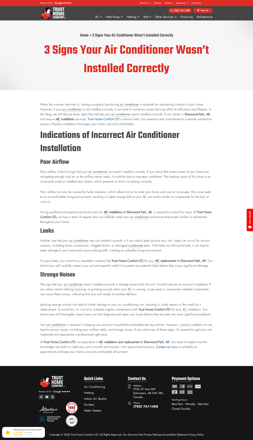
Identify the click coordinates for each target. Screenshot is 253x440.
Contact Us (196, 2)
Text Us (204, 10)
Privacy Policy (196, 435)
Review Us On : (47, 2)
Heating (131, 17)
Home (84, 35)
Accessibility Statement (175, 435)
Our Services (130, 435)
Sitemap (156, 435)
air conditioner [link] (129, 104)
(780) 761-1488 (182, 10)
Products (168, 2)
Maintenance (205, 17)
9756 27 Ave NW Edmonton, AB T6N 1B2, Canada (148, 393)
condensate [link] (135, 245)
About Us (144, 2)
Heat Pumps (145, 435)
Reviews (157, 2)
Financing (186, 17)
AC (97, 17)
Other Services (164, 17)
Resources (180, 2)
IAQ (145, 17)
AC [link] (58, 119)
